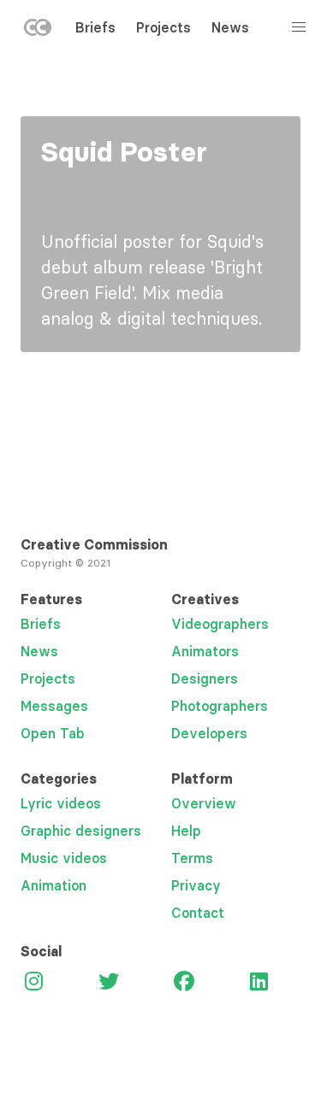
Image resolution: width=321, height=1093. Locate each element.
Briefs (95, 27)
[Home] (37, 30)
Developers (209, 733)
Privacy (196, 885)
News (230, 27)
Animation (53, 885)
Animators (205, 651)
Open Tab (53, 733)
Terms (192, 858)
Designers (204, 678)
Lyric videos (61, 803)
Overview (203, 803)
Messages (54, 705)
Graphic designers (81, 830)
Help (186, 830)
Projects (163, 27)
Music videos (64, 858)
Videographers (220, 623)
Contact (197, 912)
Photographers (219, 705)
